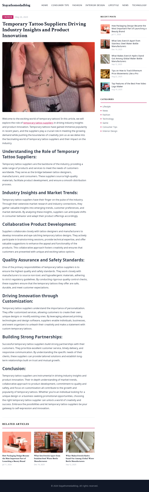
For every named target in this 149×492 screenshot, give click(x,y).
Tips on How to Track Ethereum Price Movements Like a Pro (127, 72)
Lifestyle (113, 5)
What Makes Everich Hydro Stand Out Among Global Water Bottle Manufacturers (80, 458)
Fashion (77, 5)
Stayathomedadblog (16, 5)
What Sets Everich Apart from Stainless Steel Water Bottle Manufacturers (47, 458)
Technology (139, 5)
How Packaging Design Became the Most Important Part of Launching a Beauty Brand (15, 458)
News (125, 5)
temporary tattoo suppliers (38, 122)
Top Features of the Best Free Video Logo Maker (129, 85)
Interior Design (95, 5)
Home (44, 5)
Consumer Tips (60, 5)
